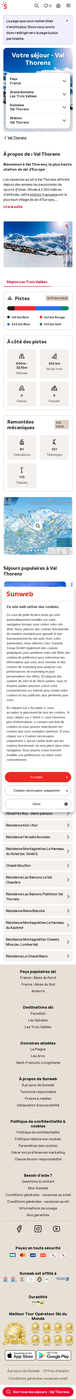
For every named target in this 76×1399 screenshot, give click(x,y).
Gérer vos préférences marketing (38, 1152)
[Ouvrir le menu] (68, 5)
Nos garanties (38, 1215)
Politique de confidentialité (38, 1132)
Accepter (36, 777)
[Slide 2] (34, 550)
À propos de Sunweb (38, 1085)
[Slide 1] (31, 550)
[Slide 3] (38, 550)
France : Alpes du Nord (38, 977)
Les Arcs (38, 1056)
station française (44, 194)
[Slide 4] (41, 550)
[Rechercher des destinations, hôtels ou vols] (37, 6)
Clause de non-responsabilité (38, 1159)
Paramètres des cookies (38, 1146)
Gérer (37, 804)
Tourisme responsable (38, 1092)
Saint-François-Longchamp (38, 1062)
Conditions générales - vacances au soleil (38, 1195)
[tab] (27, 282)
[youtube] (56, 1232)
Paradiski (38, 1013)
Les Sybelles (38, 1020)
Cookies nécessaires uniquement (37, 790)
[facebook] (19, 1232)
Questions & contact (38, 1181)
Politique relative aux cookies (38, 1139)
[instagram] (38, 1232)
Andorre (38, 991)
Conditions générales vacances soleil (38, 1378)
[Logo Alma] (43, 1257)
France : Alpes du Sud (38, 984)
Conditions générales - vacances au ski (38, 1201)
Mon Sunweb (38, 1188)
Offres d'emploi (56, 1371)
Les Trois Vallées (38, 1027)
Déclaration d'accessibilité (38, 1105)
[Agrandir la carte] (38, 526)
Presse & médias (38, 1098)
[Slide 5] (45, 550)
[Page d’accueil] (4, 6)
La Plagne (38, 1049)
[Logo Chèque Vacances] (53, 1257)
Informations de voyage (38, 1208)
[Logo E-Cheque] (63, 1257)
